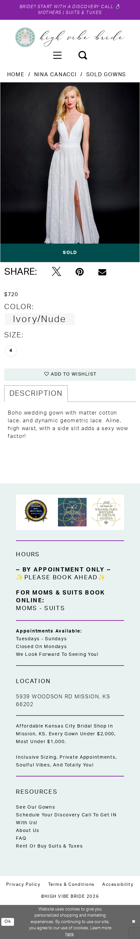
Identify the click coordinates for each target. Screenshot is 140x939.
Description (36, 393)
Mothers (49, 13)
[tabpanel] (70, 172)
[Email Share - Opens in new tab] (102, 272)
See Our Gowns (35, 807)
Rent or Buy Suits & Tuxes (49, 846)
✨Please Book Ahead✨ (61, 577)
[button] (57, 55)
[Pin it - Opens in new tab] (80, 272)
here (69, 934)
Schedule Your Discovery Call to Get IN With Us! (66, 819)
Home (16, 74)
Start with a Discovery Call (75, 7)
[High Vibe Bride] (70, 37)
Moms (26, 608)
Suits (54, 608)
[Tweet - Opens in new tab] (56, 272)
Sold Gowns (106, 74)
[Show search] (82, 55)
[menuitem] (57, 55)
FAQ (21, 838)
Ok (8, 922)
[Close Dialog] (134, 922)
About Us (27, 830)
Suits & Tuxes (84, 13)
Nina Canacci (55, 74)
